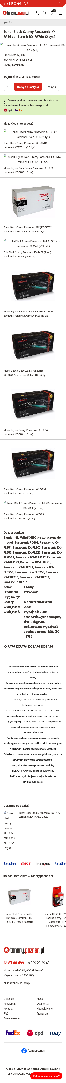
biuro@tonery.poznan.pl (17, 983)
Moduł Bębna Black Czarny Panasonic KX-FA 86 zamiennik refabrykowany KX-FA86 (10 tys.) (29, 313)
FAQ (6, 1013)
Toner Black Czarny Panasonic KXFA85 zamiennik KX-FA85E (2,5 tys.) (24, 516)
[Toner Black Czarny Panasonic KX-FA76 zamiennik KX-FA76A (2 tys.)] (33, 47)
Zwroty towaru (12, 1018)
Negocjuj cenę (45, 1008)
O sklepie (9, 999)
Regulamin (10, 1004)
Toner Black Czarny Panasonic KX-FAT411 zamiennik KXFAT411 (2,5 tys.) (25, 145)
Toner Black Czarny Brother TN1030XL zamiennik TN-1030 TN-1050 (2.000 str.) (19, 917)
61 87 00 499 (14, 3)
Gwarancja (43, 1004)
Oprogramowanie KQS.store (22, 1073)
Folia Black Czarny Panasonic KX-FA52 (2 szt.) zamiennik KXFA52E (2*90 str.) (27, 254)
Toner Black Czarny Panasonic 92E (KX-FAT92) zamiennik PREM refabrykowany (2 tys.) (28, 229)
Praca (40, 999)
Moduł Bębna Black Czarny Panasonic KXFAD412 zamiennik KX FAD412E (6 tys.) (26, 373)
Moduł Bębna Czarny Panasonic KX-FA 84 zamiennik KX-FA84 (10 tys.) (25, 432)
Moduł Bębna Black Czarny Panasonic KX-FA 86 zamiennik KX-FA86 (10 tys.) (29, 170)
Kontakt (8, 1008)
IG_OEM (21, 55)
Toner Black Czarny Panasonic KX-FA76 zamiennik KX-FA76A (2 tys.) (39, 814)
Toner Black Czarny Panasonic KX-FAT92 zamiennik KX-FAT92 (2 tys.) (25, 491)
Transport (42, 1013)
